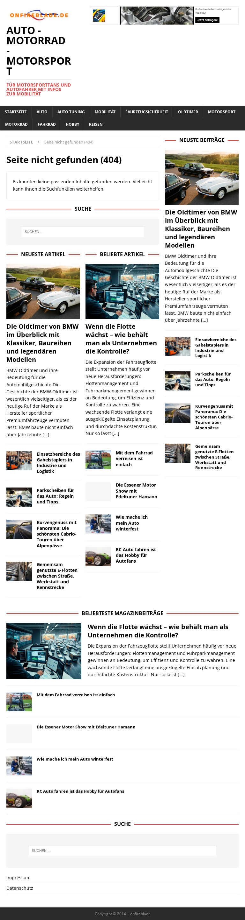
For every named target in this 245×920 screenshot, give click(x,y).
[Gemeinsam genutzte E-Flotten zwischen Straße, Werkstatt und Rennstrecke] (19, 571)
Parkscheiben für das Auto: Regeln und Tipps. (55, 496)
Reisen (96, 124)
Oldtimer (188, 112)
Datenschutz (19, 888)
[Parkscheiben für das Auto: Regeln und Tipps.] (19, 497)
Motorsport (221, 112)
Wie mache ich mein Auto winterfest (132, 522)
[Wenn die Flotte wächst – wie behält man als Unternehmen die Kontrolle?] (122, 291)
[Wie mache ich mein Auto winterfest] (98, 523)
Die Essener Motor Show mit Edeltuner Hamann (136, 490)
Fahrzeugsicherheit (146, 112)
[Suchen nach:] (83, 231)
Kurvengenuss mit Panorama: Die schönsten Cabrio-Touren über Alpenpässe (57, 534)
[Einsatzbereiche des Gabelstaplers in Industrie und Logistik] (19, 460)
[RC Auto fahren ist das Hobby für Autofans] (98, 556)
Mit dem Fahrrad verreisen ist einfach (134, 458)
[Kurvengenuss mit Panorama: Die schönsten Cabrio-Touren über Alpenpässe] (19, 529)
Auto (42, 112)
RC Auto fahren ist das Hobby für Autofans (136, 555)
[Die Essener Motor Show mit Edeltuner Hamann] (98, 491)
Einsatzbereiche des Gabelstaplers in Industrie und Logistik (58, 462)
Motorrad (16, 124)
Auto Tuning (71, 112)
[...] (45, 435)
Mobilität (105, 112)
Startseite (16, 112)
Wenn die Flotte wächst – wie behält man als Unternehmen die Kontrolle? (121, 338)
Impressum (18, 877)
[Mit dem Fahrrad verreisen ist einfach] (98, 459)
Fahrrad (47, 124)
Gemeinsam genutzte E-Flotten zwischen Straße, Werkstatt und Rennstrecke (57, 576)
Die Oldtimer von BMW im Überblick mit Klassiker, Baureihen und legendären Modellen (42, 343)
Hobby (72, 124)
